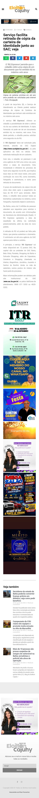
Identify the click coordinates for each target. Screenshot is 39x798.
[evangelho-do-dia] (19, 438)
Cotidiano (28, 30)
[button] (3, 9)
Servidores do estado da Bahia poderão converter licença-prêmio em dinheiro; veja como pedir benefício (24, 596)
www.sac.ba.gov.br (11, 281)
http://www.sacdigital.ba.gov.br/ (16, 149)
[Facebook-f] (17, 782)
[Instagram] (21, 782)
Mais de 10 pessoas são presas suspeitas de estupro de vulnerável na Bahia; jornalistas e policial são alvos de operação (23, 655)
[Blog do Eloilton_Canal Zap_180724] (19, 387)
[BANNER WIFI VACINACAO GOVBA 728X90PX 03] (19, 23)
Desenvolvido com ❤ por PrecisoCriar (19, 792)
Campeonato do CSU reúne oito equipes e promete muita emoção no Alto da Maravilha (23, 625)
